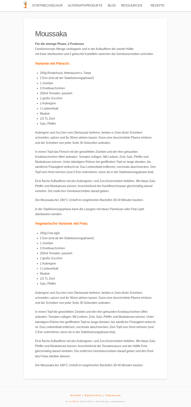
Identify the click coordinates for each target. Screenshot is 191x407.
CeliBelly (74, 401)
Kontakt (75, 395)
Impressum (113, 395)
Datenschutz (93, 395)
